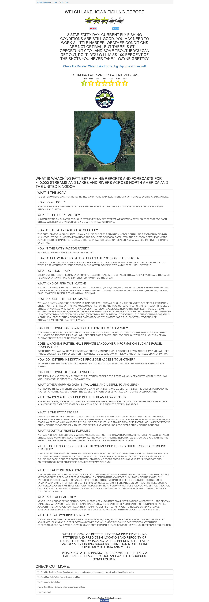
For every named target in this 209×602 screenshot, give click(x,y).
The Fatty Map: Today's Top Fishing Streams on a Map (58, 577)
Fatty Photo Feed (44, 592)
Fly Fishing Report (44, 2)
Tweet (116, 29)
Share (94, 29)
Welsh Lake (63, 2)
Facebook (105, 601)
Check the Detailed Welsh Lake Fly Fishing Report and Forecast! (104, 66)
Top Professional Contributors (48, 582)
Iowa (55, 2)
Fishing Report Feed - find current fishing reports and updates (61, 587)
